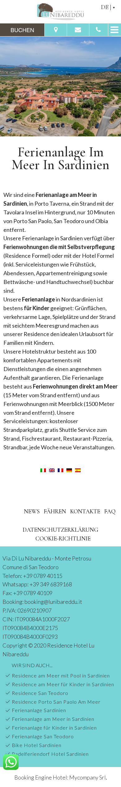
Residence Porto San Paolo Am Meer (56, 702)
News (32, 511)
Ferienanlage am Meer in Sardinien (53, 719)
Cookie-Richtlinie (63, 538)
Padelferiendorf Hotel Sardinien (50, 754)
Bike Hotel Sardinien (36, 745)
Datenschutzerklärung (60, 529)
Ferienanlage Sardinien (39, 710)
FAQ (109, 511)
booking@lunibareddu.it (53, 601)
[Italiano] (43, 469)
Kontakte (85, 511)
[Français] (60, 469)
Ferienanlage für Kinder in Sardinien (54, 728)
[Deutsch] (69, 469)
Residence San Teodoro (40, 693)
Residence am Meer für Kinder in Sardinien (63, 684)
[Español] (78, 469)
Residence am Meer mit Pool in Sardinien (61, 675)
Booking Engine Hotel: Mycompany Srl (60, 777)
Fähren (55, 511)
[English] (52, 469)
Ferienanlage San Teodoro (43, 736)
